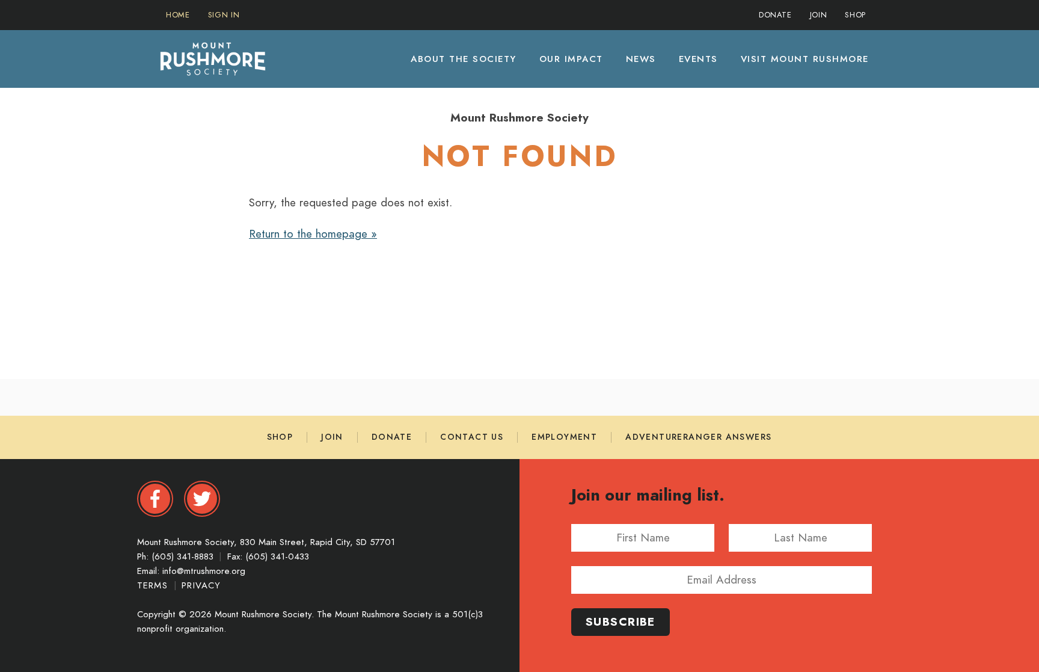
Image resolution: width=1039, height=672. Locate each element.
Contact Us (471, 437)
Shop (280, 437)
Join (332, 437)
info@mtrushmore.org (203, 571)
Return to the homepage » (313, 234)
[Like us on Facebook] (155, 499)
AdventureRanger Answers (698, 437)
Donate (392, 437)
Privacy (201, 585)
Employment (564, 437)
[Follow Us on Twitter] (202, 499)
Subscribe (620, 622)
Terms (154, 585)
